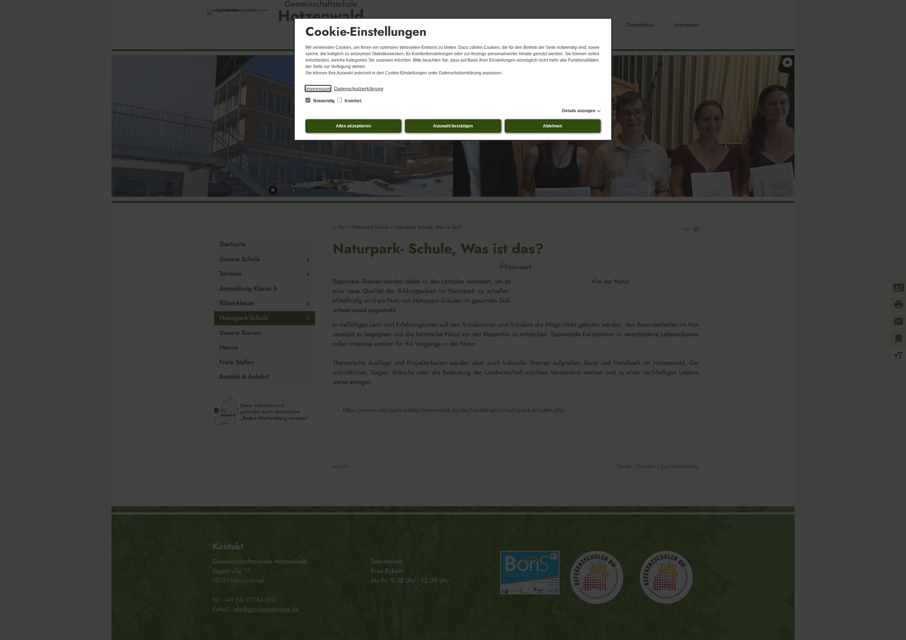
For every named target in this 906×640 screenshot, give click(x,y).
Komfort (352, 100)
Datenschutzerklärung (358, 88)
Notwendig (324, 100)
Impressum (318, 88)
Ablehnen (552, 126)
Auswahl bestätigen (453, 126)
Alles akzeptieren (353, 126)
